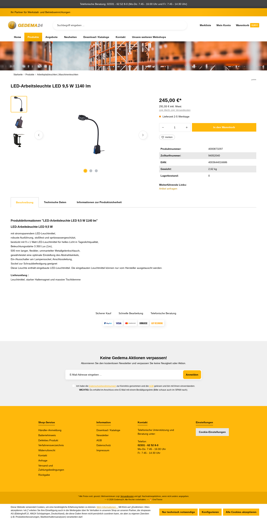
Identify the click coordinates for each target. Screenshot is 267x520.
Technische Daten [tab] (55, 202)
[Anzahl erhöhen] (187, 127)
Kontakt (42, 455)
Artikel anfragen (168, 188)
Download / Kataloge (108, 430)
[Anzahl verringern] (163, 127)
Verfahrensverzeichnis (51, 445)
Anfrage (42, 460)
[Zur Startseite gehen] (26, 25)
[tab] (25, 202)
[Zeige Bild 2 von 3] (90, 170)
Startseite (18, 74)
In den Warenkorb (224, 127)
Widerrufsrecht (46, 450)
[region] (80, 135)
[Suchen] (181, 25)
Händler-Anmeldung (49, 430)
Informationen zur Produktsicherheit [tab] (99, 202)
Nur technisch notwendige (178, 512)
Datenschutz (103, 445)
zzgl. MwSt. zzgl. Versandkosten (175, 110)
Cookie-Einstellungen (212, 432)
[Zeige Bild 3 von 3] (96, 170)
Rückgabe (44, 474)
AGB (151, 386)
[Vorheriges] (38, 135)
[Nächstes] (143, 135)
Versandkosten (127, 496)
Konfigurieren (210, 512)
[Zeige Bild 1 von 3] (85, 170)
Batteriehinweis (47, 435)
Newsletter (102, 435)
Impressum (102, 450)
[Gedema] (253, 84)
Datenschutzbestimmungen (102, 386)
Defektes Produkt (48, 440)
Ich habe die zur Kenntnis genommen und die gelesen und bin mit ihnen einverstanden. (135, 386)
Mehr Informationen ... (107, 507)
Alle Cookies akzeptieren (241, 512)
